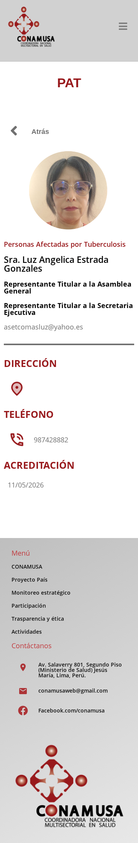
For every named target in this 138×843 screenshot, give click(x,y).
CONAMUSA (27, 566)
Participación (29, 605)
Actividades (27, 631)
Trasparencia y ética (38, 618)
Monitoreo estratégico (41, 592)
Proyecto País (30, 579)
